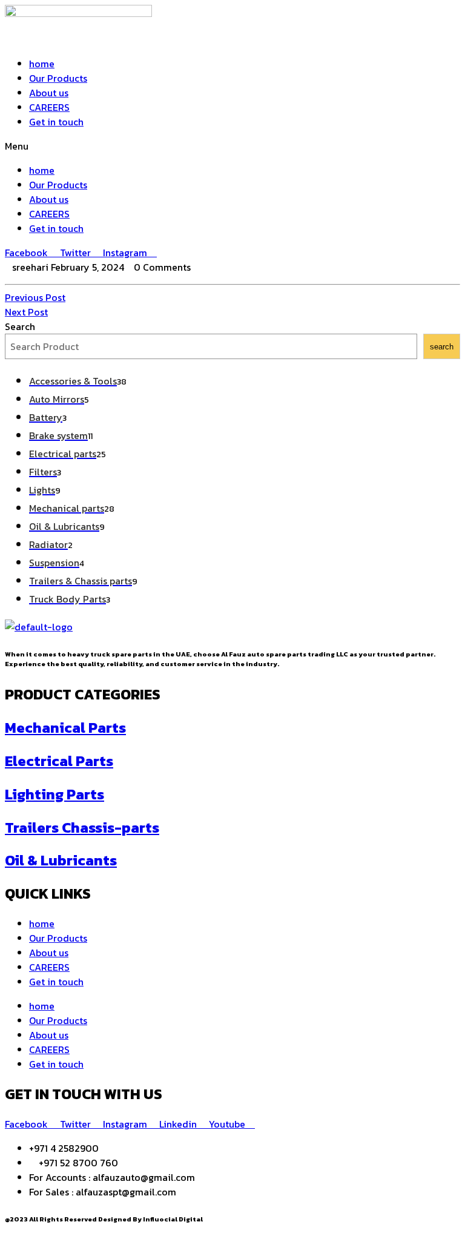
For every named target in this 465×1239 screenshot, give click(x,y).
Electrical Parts (59, 760)
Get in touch (56, 121)
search (441, 346)
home (41, 63)
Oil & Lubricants (61, 860)
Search (20, 326)
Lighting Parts (54, 794)
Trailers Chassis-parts (82, 827)
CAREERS (49, 107)
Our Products (58, 78)
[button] (232, 146)
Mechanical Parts (65, 727)
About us (48, 92)
